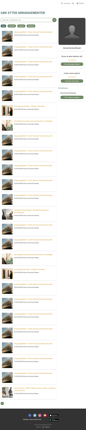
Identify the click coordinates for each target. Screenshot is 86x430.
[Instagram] (40, 415)
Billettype (31, 26)
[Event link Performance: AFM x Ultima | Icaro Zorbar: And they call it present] (7, 392)
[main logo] (8, 3)
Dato (3, 26)
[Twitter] (35, 415)
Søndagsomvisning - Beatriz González (29, 106)
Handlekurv (68, 3)
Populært (12, 26)
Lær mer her (72, 60)
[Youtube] (45, 415)
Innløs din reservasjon (72, 81)
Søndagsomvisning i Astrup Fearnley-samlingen (33, 121)
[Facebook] (29, 415)
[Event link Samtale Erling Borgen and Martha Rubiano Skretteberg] (7, 214)
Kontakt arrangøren (73, 97)
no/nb (81, 3)
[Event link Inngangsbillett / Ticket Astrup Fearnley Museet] (7, 36)
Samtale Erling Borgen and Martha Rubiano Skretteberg (31, 211)
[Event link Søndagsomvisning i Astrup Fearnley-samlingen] (7, 125)
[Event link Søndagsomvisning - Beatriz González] (7, 110)
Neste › (21, 403)
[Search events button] (54, 20)
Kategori (21, 26)
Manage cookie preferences (32, 419)
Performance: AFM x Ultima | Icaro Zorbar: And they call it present (35, 389)
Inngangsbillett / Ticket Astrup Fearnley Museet (33, 32)
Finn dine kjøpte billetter (72, 64)
